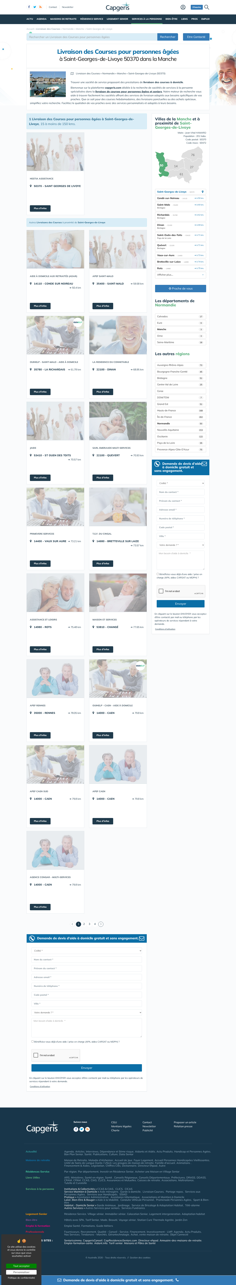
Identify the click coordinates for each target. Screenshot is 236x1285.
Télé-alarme (192, 1205)
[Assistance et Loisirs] (55, 593)
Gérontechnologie (118, 1234)
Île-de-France (180, 416)
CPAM (77, 1180)
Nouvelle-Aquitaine (180, 429)
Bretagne (179, 378)
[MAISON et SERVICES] (118, 593)
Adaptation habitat (193, 1214)
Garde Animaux (106, 1205)
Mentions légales (121, 1126)
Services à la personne (147, 18)
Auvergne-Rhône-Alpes (179, 365)
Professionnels (35, 1231)
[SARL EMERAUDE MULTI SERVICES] (118, 421)
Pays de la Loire (179, 442)
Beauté (113, 1219)
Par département (88, 1171)
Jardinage (124, 1205)
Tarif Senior (92, 1219)
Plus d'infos (40, 208)
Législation (97, 1165)
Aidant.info (100, 1243)
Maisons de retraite (63, 18)
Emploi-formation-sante (78, 1243)
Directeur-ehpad (148, 1240)
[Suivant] (100, 924)
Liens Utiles (33, 1177)
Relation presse (183, 1126)
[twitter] (34, 7)
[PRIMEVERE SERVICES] (55, 507)
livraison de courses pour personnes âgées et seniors (128, 91)
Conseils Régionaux (125, 1177)
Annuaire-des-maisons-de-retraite (180, 1240)
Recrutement (88, 1231)
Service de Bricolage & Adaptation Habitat (157, 1205)
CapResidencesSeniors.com (120, 1240)
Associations (169, 1180)
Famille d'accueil (165, 1162)
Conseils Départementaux (154, 1177)
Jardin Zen (181, 1219)
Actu (29, 18)
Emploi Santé (72, 1225)
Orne (179, 335)
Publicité (148, 1130)
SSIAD (123, 1194)
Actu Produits (165, 1151)
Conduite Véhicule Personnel (137, 1199)
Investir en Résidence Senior (117, 1171)
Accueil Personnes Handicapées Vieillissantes (182, 1160)
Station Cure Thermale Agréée (155, 1219)
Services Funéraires (133, 1208)
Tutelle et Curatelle (75, 1183)
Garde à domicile (130, 1191)
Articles (79, 1151)
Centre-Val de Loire (179, 384)
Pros (194, 18)
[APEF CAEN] (118, 764)
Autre (162, 1165)
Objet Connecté (179, 1234)
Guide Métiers (104, 1225)
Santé (88, 1154)
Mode (104, 1219)
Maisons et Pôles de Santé (140, 1243)
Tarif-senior (116, 1243)
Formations (88, 1225)
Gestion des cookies (140, 1257)
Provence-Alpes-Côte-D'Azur (179, 449)
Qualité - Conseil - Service (113, 1231)
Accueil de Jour (123, 1160)
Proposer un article (185, 1122)
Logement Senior (117, 18)
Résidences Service (37, 1171)
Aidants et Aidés (145, 1151)
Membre (185, 7)
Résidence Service (91, 18)
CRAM (68, 1180)
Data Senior (126, 1154)
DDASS (201, 1177)
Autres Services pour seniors (102, 1208)
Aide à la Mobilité (107, 1199)
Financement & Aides (77, 1165)
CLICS (101, 1180)
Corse (160, 391)
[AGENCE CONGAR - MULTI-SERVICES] (55, 850)
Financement (137, 1231)
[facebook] (28, 7)
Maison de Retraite (75, 1160)
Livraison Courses (153, 1191)
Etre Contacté (196, 37)
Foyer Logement (143, 1160)
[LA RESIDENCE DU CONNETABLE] (118, 335)
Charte (115, 1130)
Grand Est (179, 404)
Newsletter (67, 7)
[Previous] (72, 924)
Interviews (92, 1151)
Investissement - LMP (159, 1231)
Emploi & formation (38, 1225)
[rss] (40, 7)
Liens (184, 18)
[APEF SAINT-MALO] (118, 249)
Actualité (31, 1151)
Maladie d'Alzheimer (100, 1160)
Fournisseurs (71, 1231)
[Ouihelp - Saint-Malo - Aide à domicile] (55, 335)
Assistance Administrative (93, 1197)
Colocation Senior (137, 1214)
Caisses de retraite (148, 1180)
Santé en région (94, 1177)
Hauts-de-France (180, 410)
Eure (179, 322)
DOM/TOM (179, 397)
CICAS (128, 1188)
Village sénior (95, 1214)
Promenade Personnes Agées (173, 1199)
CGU (114, 1122)
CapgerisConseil (92, 1240)
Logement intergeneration (164, 1214)
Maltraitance (186, 1180)
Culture (113, 1154)
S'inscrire (196, 7)
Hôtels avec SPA (74, 1219)
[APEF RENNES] (55, 678)
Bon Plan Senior (73, 1154)
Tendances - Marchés (94, 1234)
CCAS (85, 1180)
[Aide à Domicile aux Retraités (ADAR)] (55, 249)
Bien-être (171, 18)
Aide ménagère (109, 1191)
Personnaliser (21, 1272)
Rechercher (167, 37)
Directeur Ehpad (147, 1165)
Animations (183, 1162)
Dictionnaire (129, 1165)
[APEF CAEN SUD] (55, 764)
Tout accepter (21, 1266)
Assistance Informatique (125, 1197)
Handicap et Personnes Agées (192, 1151)
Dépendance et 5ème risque (117, 1151)
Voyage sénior (127, 1219)
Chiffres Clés (113, 1165)
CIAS (94, 1180)
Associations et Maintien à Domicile (163, 1197)
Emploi (205, 18)
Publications (100, 1154)
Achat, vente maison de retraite (150, 1234)
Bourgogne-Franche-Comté (179, 371)
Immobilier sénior (115, 1214)
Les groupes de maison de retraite (133, 1162)
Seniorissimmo (73, 1240)
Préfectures (178, 1177)
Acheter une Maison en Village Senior (157, 1171)
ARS (67, 1177)
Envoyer (86, 1068)
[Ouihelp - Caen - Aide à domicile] (118, 678)
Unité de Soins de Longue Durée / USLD (87, 1162)
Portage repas (174, 1191)
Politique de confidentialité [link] (21, 1277)
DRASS (190, 1177)
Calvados (179, 316)
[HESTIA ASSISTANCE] (55, 152)
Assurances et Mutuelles (121, 1180)
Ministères (77, 1177)
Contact (53, 7)
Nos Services (72, 1234)
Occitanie (180, 436)
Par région (70, 1171)
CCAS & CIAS (105, 1188)
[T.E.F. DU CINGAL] (118, 507)
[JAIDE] (55, 421)
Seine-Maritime (179, 342)
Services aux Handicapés (102, 1194)
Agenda (42, 18)
